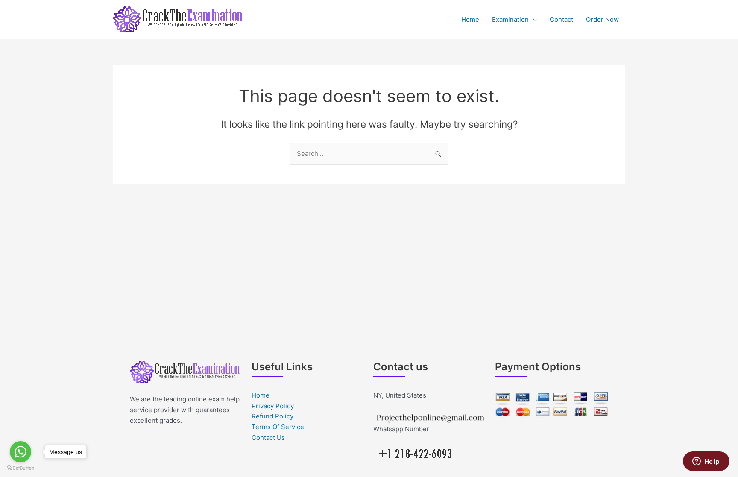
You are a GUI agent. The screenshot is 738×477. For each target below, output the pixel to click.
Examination (510, 19)
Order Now (602, 19)
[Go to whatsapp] (20, 451)
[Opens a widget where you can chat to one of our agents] (705, 462)
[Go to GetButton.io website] (20, 468)
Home (470, 19)
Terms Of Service (278, 427)
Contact (561, 19)
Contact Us (268, 437)
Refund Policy (272, 416)
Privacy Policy (273, 406)
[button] (533, 20)
